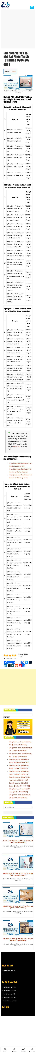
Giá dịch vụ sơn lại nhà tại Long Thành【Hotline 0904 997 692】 (18, 939)
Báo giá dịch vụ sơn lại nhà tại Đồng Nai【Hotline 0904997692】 (18, 907)
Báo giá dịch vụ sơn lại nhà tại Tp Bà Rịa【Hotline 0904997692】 (18, 874)
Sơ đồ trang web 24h (10, 987)
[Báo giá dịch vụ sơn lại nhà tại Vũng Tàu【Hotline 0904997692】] (18, 830)
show (13, 71)
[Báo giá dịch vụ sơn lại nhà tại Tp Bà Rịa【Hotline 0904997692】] (18, 862)
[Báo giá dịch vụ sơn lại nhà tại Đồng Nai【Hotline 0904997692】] (18, 895)
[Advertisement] (18, 29)
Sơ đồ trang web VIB (10, 994)
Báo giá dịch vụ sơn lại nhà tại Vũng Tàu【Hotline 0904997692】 (18, 841)
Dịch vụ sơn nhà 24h (9, 970)
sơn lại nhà (16, 447)
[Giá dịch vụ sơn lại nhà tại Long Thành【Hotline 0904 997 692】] (18, 928)
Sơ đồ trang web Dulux (10, 1001)
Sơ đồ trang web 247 (10, 990)
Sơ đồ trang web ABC (10, 997)
